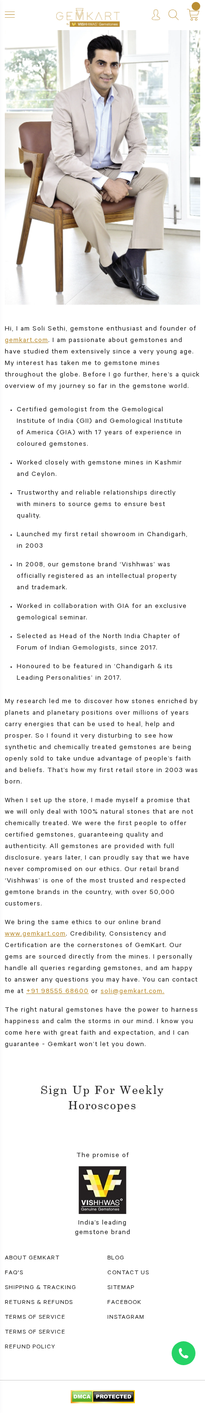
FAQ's (14, 1273)
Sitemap (120, 1288)
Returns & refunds (39, 1303)
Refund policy (30, 1347)
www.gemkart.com (35, 934)
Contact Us (128, 1273)
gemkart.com (26, 341)
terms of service (35, 1317)
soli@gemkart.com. (132, 992)
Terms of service (35, 1332)
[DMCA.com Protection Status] (103, 1398)
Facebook (124, 1303)
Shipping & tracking (40, 1288)
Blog (115, 1258)
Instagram (125, 1317)
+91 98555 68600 (57, 992)
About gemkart (32, 1258)
